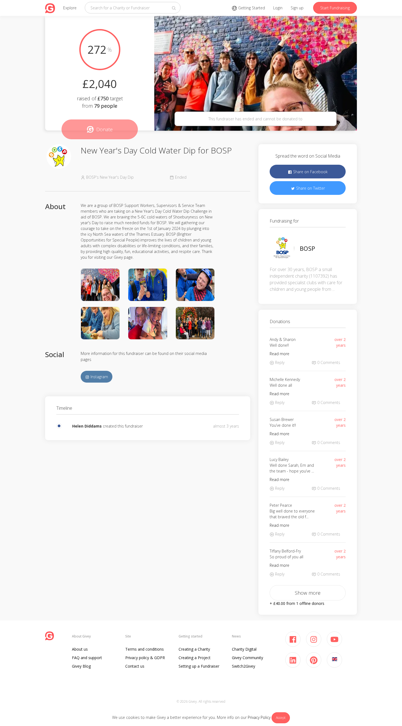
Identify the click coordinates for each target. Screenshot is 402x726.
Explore (70, 7)
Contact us (134, 666)
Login (277, 7)
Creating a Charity (194, 649)
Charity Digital (244, 649)
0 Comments (328, 362)
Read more (279, 353)
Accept (281, 717)
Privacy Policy (259, 717)
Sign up (297, 7)
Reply (279, 362)
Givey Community (247, 657)
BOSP (307, 248)
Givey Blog (81, 666)
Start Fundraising (335, 7)
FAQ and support (87, 657)
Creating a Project (195, 657)
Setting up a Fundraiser (199, 666)
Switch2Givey (243, 666)
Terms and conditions (144, 649)
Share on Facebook (310, 171)
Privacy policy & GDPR (145, 657)
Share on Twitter (310, 188)
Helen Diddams (87, 426)
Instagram (98, 376)
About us (80, 649)
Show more (308, 593)
